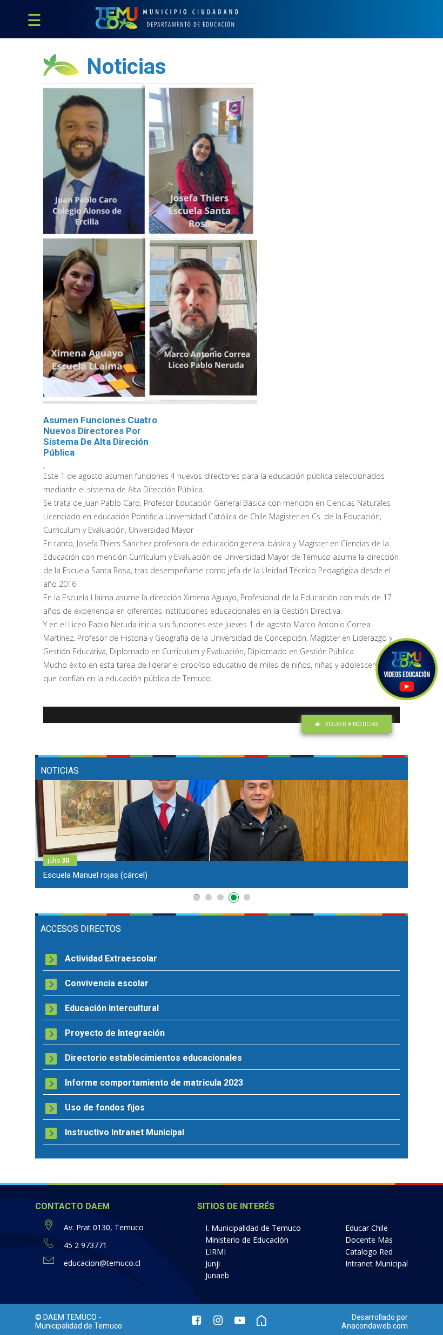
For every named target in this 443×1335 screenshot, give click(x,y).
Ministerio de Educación (246, 1240)
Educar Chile (366, 1228)
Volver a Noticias (351, 724)
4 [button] (235, 899)
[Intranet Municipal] (261, 1321)
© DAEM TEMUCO (66, 1317)
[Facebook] (196, 1321)
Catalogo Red (369, 1251)
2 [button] (208, 897)
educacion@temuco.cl (102, 1263)
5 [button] (247, 897)
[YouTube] (239, 1321)
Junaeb (217, 1275)
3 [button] (220, 897)
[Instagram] (218, 1321)
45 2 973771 (85, 1245)
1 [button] (196, 897)
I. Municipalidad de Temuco (253, 1228)
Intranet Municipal (376, 1263)
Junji (212, 1263)
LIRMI (215, 1251)
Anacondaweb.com (374, 1326)
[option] (221, 834)
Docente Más (369, 1240)
